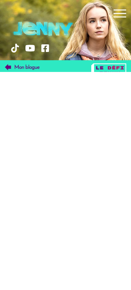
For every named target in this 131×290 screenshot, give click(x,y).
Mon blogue (27, 67)
